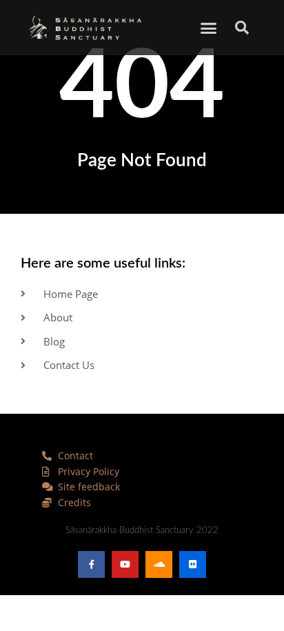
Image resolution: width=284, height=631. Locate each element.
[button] (209, 27)
